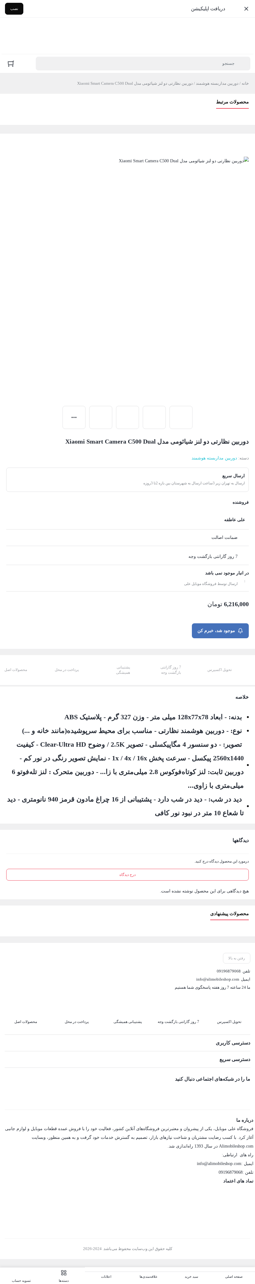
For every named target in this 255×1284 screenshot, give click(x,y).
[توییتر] (219, 1092)
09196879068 (229, 971)
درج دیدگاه (127, 875)
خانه (245, 83)
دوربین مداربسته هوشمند (217, 83)
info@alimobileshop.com (217, 979)
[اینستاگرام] (232, 1092)
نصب (14, 9)
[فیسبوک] (245, 1092)
